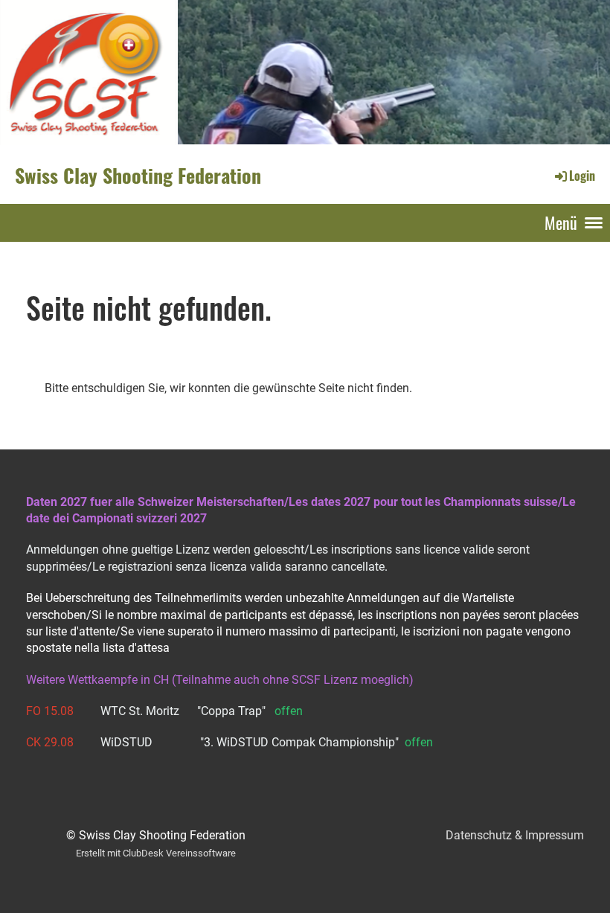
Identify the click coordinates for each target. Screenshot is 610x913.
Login (582, 176)
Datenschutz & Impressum (515, 835)
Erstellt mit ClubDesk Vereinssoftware (156, 853)
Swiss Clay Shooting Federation (138, 175)
